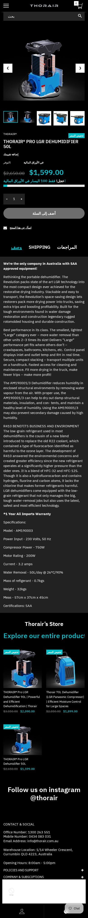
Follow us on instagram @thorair (44, 793)
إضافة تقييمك (10, 154)
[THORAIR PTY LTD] (44, 5)
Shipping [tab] (39, 247)
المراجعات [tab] (67, 247)
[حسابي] (22, 911)
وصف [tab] (16, 247)
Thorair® (10, 134)
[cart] (80, 7)
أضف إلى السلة (44, 213)
